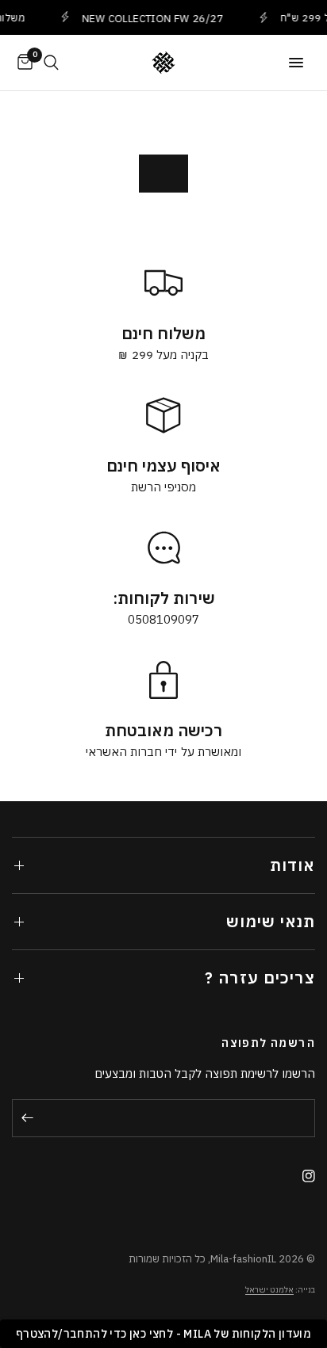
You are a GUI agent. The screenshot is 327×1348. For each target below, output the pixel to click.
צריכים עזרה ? (260, 977)
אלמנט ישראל (269, 1290)
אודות (292, 865)
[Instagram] (302, 1176)
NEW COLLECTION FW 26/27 (148, 18)
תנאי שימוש (270, 921)
